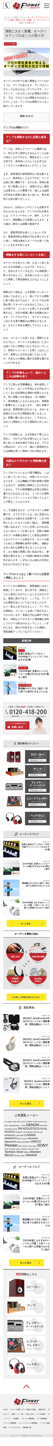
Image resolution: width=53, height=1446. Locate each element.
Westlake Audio (19, 1155)
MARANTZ (11, 1138)
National (19, 1142)
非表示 (29, 116)
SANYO (25, 1146)
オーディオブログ (14, 1427)
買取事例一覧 (27, 1427)
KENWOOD (10, 1135)
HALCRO (36, 1132)
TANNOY (24, 1149)
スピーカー (23, 668)
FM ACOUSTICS (28, 1128)
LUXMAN (29, 1135)
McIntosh (33, 1138)
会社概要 (16, 1418)
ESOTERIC (43, 1125)
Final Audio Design (11, 1129)
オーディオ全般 (10, 44)
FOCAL (43, 1128)
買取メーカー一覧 (17, 1414)
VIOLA (27, 1152)
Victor (19, 1151)
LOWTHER (19, 1135)
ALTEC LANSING (27, 1122)
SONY (42, 1145)
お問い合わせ (30, 1414)
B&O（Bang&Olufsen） (13, 1125)
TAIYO (18, 1149)
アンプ (21, 651)
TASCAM (31, 1149)
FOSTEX (10, 1131)
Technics (10, 1151)
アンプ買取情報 (42, 1418)
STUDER (12, 1149)
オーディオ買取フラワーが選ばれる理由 (23, 1409)
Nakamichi (10, 1141)
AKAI (14, 1122)
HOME (5, 1409)
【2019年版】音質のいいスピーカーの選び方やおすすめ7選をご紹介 (33, 674)
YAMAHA (31, 1155)
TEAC (37, 1149)
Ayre (45, 1122)
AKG (18, 1122)
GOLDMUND (28, 1132)
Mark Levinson (23, 1138)
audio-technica (38, 1122)
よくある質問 (41, 1414)
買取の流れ (42, 1409)
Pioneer (11, 1145)
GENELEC (19, 1132)
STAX (6, 1149)
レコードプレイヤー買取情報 (28, 1423)
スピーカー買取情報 (27, 1418)
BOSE (23, 1125)
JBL (41, 1132)
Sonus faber (32, 1146)
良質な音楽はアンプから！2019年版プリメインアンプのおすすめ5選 (33, 656)
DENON (32, 1125)
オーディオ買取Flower (23, 1435)
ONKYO (36, 1141)
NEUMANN (26, 1142)
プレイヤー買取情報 (9, 1423)
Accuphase (8, 1122)
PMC (20, 1146)
